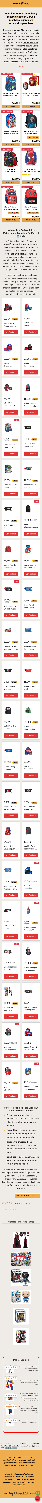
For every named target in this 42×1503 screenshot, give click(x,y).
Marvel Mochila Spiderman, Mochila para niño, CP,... (31, 170)
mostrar (32, 1195)
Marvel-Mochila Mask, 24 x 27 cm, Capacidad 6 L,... (31, 95)
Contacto (19, 1493)
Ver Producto (11, 332)
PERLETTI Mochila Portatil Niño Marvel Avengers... (11, 132)
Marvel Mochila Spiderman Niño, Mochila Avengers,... (11, 170)
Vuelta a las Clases (9, 1209)
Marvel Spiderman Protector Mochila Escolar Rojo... (31, 208)
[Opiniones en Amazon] (26, 175)
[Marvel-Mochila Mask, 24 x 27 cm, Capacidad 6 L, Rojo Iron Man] (31, 82)
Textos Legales (30, 1493)
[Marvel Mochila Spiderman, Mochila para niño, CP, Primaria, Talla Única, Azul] (31, 158)
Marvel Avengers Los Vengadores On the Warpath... (31, 132)
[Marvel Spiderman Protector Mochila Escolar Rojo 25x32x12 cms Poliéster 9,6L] (31, 196)
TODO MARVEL (11, 106)
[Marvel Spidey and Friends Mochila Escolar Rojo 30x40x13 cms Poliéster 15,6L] (11, 196)
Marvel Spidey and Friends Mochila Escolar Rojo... (11, 208)
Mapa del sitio (8, 1493)
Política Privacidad (20, 1495)
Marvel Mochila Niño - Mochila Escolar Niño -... (10, 95)
